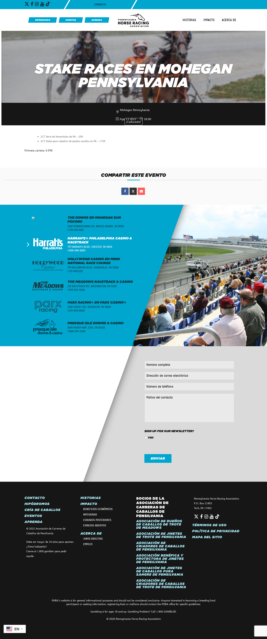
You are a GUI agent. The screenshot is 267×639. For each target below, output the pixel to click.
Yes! (150, 437)
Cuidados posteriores (97, 520)
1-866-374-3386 (76, 331)
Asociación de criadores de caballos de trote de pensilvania (161, 584)
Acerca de (229, 20)
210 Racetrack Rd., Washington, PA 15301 (92, 286)
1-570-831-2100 (76, 230)
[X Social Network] (133, 191)
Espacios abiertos (94, 525)
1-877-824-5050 (76, 290)
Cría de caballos (42, 509)
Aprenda (34, 521)
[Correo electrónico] (141, 191)
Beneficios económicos (98, 509)
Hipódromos (37, 503)
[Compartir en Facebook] (125, 191)
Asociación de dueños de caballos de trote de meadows (159, 524)
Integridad (90, 514)
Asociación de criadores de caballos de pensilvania (160, 546)
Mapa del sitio (207, 537)
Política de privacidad (215, 531)
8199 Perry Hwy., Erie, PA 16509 (86, 327)
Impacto (209, 20)
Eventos (33, 515)
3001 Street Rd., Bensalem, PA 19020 (89, 307)
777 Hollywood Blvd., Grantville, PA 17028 (93, 267)
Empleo (87, 544)
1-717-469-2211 (75, 271)
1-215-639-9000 (76, 310)
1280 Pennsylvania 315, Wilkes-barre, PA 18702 (96, 226)
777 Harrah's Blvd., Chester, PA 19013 (90, 247)
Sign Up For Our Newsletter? (169, 431)
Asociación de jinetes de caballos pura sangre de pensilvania (159, 571)
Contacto (100, 4)
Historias (189, 20)
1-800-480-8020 (76, 250)
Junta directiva (93, 539)
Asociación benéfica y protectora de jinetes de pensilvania (160, 559)
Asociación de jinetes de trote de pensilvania (161, 535)
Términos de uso (209, 525)
